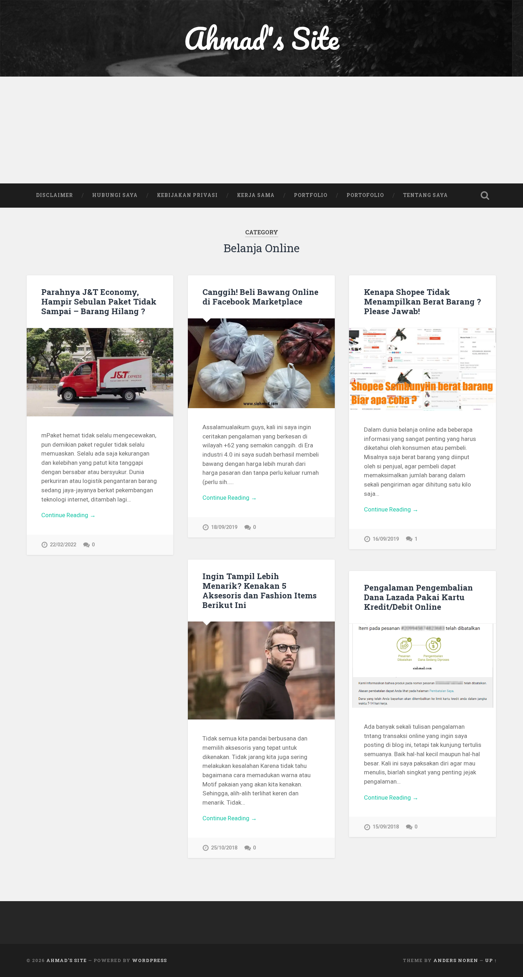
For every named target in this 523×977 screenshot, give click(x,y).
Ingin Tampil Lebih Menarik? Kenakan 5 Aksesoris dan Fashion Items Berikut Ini (259, 590)
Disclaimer (54, 195)
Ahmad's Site (261, 38)
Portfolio (310, 195)
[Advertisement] (261, 130)
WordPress (149, 960)
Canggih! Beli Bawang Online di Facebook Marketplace (260, 296)
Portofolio (365, 195)
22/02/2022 (63, 545)
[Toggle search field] (485, 195)
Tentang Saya (425, 195)
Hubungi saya (115, 195)
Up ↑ (491, 960)
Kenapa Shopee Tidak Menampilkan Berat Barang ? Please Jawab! (422, 301)
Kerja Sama (256, 195)
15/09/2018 (386, 827)
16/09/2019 (386, 539)
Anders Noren (455, 960)
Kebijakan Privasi (187, 195)
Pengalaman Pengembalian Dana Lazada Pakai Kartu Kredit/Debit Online (418, 597)
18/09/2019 (224, 527)
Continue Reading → (68, 515)
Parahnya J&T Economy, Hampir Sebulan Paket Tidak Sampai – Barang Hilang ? (99, 301)
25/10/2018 (224, 848)
